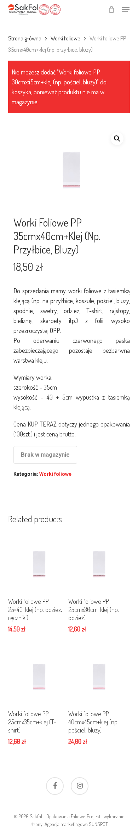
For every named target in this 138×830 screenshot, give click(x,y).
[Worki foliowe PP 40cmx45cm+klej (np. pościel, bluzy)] (97, 674)
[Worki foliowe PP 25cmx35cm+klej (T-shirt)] (37, 674)
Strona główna (24, 38)
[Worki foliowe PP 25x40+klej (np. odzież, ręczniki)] (37, 561)
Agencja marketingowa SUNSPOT (76, 824)
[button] (126, 9)
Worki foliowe (65, 38)
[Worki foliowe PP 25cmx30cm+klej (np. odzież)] (97, 561)
